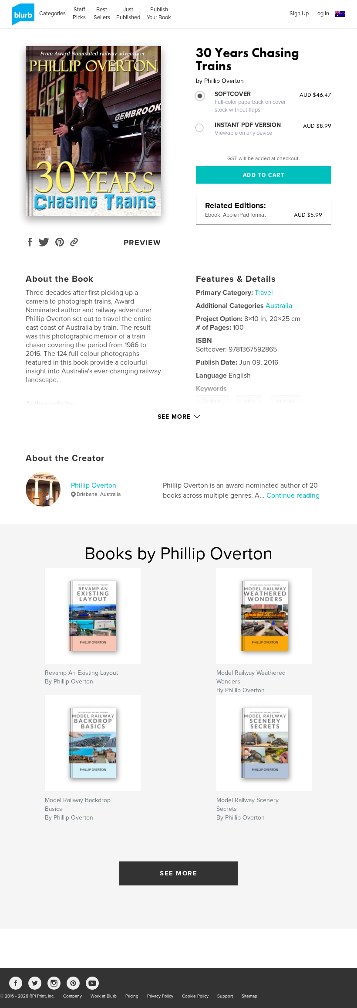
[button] (340, 14)
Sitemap (249, 996)
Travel (264, 292)
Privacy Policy (160, 996)
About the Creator (65, 458)
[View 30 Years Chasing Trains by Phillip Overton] (93, 131)
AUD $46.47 (315, 95)
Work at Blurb (104, 996)
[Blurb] (21, 18)
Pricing (131, 996)
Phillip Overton (93, 485)
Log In (321, 13)
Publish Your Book (159, 13)
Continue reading (293, 495)
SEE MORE (178, 873)
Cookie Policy (195, 996)
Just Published (128, 13)
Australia (279, 305)
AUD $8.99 (317, 126)
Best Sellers (102, 13)
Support (225, 996)
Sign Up (299, 13)
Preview (142, 242)
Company (72, 996)
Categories (52, 13)
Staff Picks (79, 13)
